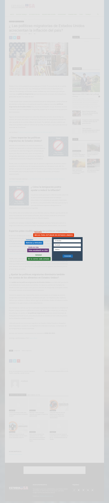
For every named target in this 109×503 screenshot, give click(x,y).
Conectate (67, 256)
